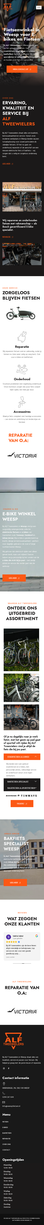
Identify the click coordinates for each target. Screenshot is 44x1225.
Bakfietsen (6, 1133)
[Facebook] (9, 1068)
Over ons (6, 1144)
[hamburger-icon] (39, 7)
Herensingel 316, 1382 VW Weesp (15, 1088)
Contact (6, 1150)
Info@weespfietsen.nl (11, 1106)
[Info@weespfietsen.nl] (3, 1102)
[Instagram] (4, 1068)
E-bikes (5, 1127)
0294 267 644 (8, 1097)
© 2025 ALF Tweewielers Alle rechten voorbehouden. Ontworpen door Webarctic (22, 1219)
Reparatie (6, 1138)
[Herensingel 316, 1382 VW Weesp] (4, 1083)
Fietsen (5, 1122)
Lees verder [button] (10, 957)
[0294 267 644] (3, 1093)
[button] (22, 757)
